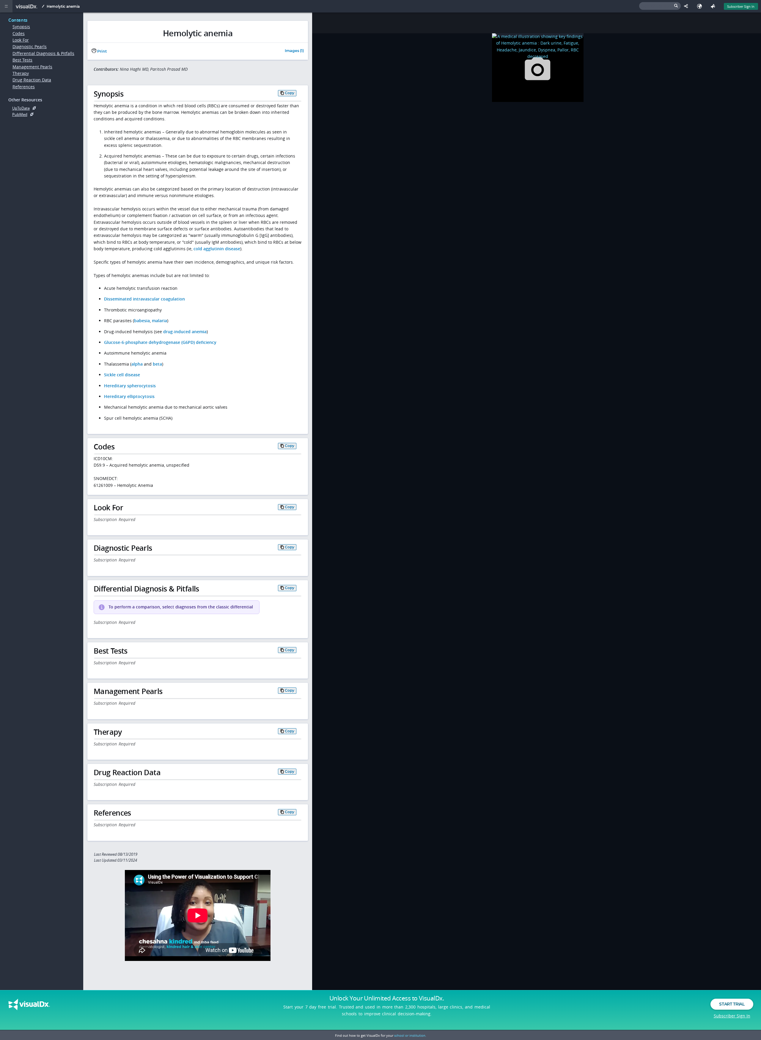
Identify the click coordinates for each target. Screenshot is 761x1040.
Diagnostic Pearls (29, 46)
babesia (142, 320)
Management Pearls (32, 67)
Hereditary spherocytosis (130, 385)
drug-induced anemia (185, 331)
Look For (20, 40)
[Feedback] (714, 6)
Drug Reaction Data (31, 80)
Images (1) (294, 51)
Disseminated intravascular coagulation (144, 299)
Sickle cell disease (122, 374)
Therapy (20, 73)
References (23, 86)
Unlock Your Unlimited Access (386, 998)
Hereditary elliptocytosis (129, 396)
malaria (159, 320)
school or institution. (410, 1035)
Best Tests (22, 60)
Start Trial (731, 1004)
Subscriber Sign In (740, 6)
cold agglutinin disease (217, 248)
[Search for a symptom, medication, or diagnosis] (660, 6)
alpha (137, 364)
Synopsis (21, 26)
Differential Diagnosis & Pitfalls (43, 53)
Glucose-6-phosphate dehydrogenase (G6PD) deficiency (160, 342)
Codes (18, 33)
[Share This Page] (687, 6)
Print (101, 51)
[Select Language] (700, 6)
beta (157, 364)
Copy (289, 93)
